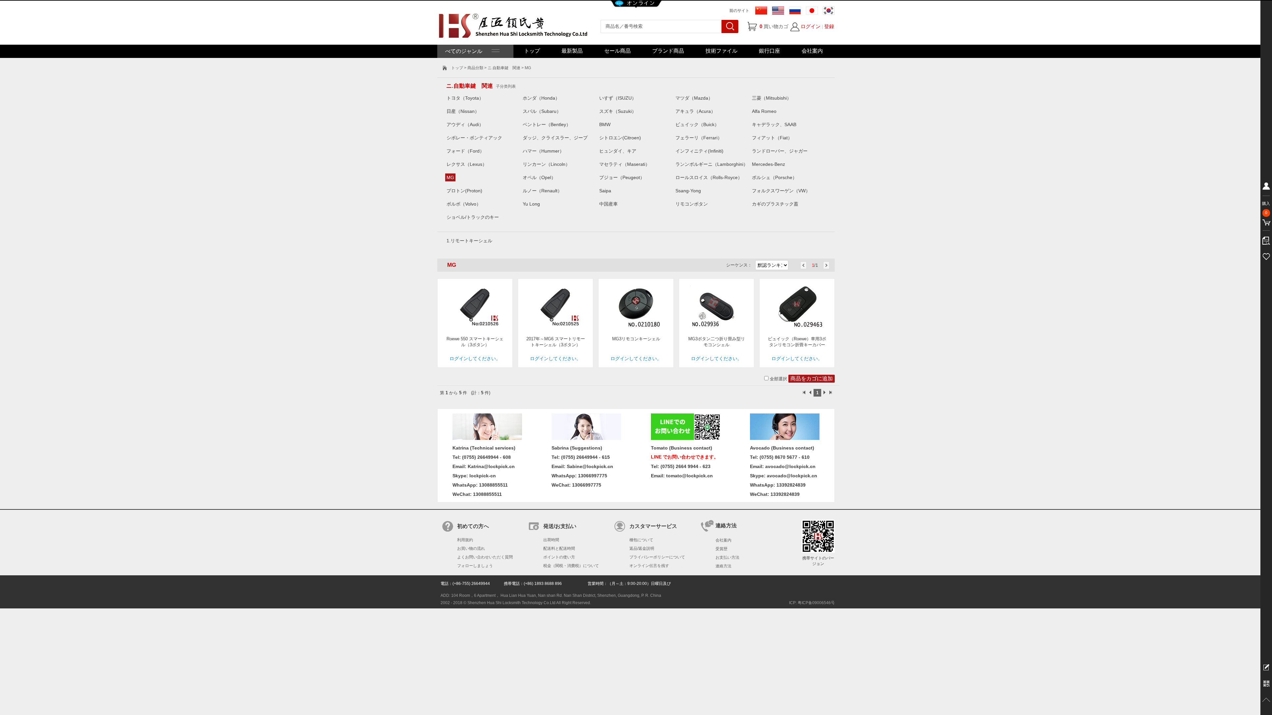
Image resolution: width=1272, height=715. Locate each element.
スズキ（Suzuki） (617, 111)
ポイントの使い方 (559, 557)
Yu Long (531, 204)
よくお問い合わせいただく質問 (485, 557)
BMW (604, 124)
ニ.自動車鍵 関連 (504, 68)
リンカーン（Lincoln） (546, 164)
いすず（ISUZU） (617, 98)
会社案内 (812, 51)
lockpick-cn (482, 475)
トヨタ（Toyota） (465, 98)
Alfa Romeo (764, 111)
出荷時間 (551, 540)
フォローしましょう (475, 565)
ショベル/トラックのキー (473, 217)
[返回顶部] (1266, 700)
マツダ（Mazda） (694, 98)
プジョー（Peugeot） (622, 177)
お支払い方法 (727, 557)
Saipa (605, 190)
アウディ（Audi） (465, 124)
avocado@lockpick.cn (792, 475)
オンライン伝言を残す (649, 565)
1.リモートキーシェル (469, 240)
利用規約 (465, 540)
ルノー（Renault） (542, 190)
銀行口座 (769, 51)
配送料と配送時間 (559, 548)
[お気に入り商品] (1266, 255)
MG (450, 177)
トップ (532, 51)
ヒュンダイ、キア (617, 151)
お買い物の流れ (471, 548)
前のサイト (739, 10)
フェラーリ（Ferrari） (698, 137)
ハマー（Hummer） (543, 151)
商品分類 (475, 68)
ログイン (811, 26)
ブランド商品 (668, 51)
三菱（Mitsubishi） (771, 98)
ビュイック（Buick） (697, 124)
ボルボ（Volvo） (464, 204)
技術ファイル (721, 51)
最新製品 (572, 51)
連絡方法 (723, 566)
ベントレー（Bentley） (547, 124)
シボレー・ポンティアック (474, 137)
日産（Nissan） (463, 111)
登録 (829, 26)
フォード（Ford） (465, 151)
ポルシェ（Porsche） (774, 177)
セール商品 (617, 51)
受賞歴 (721, 549)
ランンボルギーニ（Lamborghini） (711, 164)
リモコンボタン (691, 204)
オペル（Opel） (539, 177)
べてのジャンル (468, 51)
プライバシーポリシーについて (657, 557)
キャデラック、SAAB (774, 124)
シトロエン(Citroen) (620, 137)
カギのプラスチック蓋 (775, 204)
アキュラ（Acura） (695, 111)
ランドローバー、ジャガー (780, 151)
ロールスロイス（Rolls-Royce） (708, 177)
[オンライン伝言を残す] (1266, 667)
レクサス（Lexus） (467, 164)
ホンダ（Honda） (541, 98)
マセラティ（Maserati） (624, 164)
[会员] (1266, 187)
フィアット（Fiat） (772, 137)
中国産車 (608, 204)
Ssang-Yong (688, 190)
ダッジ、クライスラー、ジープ (555, 137)
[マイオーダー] (1266, 239)
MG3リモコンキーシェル (636, 338)
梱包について (641, 540)
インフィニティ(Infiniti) (699, 151)
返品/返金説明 (641, 548)
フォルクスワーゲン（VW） (781, 190)
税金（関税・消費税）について (571, 565)
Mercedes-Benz (768, 164)
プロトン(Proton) (464, 190)
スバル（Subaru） (542, 111)
